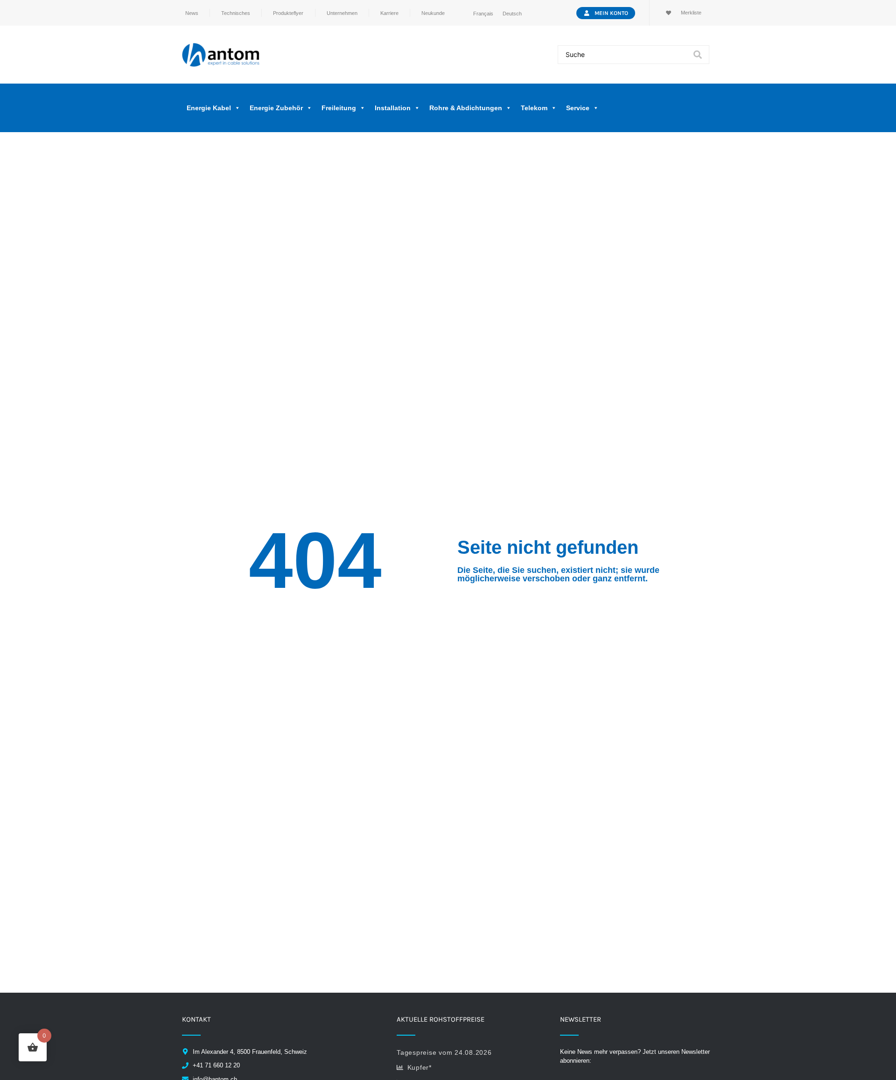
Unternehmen (342, 13)
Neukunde (433, 13)
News (191, 13)
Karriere (389, 13)
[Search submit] (697, 55)
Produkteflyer (288, 13)
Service (577, 108)
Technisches (235, 13)
